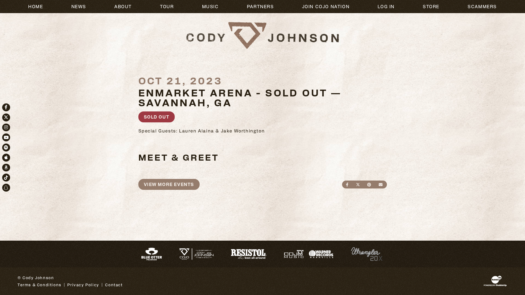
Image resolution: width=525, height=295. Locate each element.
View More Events (169, 184)
